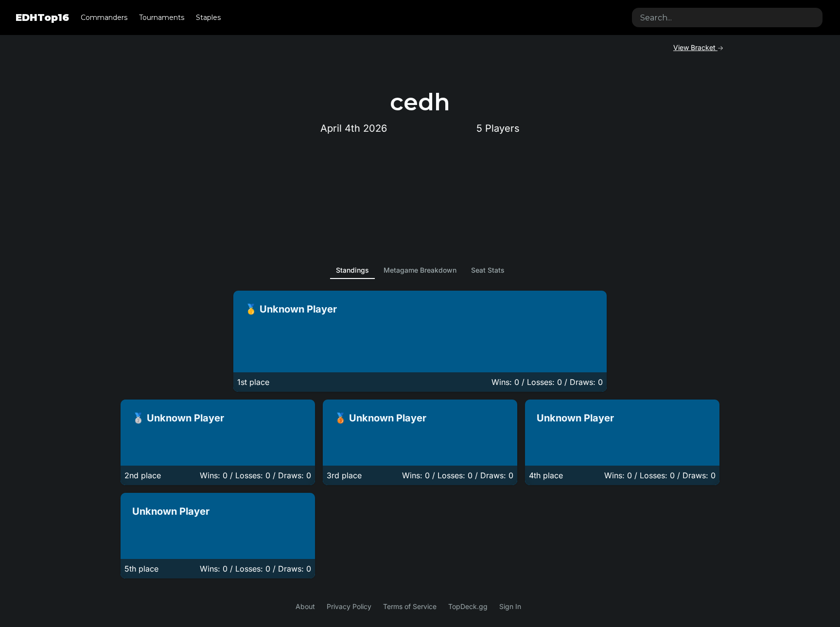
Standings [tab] (352, 270)
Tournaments (161, 17)
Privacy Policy (349, 606)
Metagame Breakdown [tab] (420, 270)
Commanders (104, 17)
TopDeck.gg (468, 606)
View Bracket (695, 47)
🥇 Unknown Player (291, 309)
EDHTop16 (42, 17)
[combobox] (727, 17)
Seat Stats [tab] (488, 270)
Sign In (510, 606)
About (305, 606)
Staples (208, 17)
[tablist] (420, 270)
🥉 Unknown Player (380, 418)
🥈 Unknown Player (178, 418)
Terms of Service (410, 606)
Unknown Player (575, 418)
